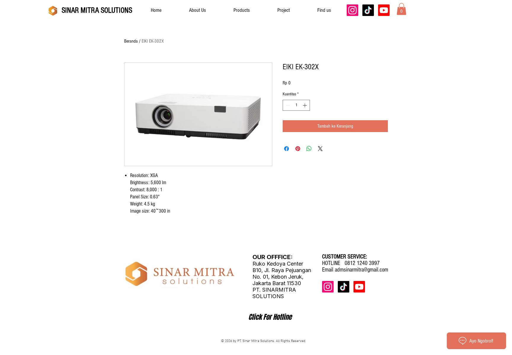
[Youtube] (384, 10)
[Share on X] (320, 148)
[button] (401, 9)
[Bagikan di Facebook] (286, 148)
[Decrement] (287, 105)
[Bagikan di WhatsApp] (309, 148)
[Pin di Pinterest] (297, 148)
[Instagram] (352, 10)
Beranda (131, 41)
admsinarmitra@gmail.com (361, 269)
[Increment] (305, 105)
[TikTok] (368, 10)
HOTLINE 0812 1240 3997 (351, 263)
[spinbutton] (296, 105)
